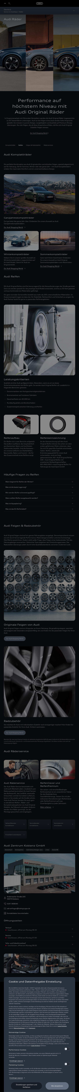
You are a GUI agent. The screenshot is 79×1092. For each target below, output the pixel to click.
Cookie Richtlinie (62, 1026)
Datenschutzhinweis (19, 1028)
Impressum (32, 1028)
